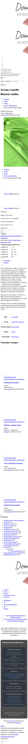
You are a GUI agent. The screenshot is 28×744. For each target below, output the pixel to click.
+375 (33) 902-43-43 (10, 674)
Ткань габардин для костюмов (13, 553)
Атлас (6, 103)
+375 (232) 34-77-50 (14, 702)
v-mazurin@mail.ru (14, 678)
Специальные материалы (11, 544)
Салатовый (14, 317)
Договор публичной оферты (15, 621)
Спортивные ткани (9, 545)
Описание (7, 261)
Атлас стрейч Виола (10, 106)
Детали (6, 263)
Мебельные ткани (9, 535)
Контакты (7, 597)
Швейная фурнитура (10, 554)
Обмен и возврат (15, 617)
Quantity (3, 228)
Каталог (6, 593)
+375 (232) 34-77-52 (14, 698)
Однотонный (15, 327)
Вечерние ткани (6, 242)
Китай (13, 332)
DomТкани (11, 721)
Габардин (6, 527)
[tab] (15, 260)
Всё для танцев (8, 526)
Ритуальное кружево (10, 542)
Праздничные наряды (10, 538)
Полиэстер (14, 322)
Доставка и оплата (9, 595)
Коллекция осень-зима (11, 533)
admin (6, 115)
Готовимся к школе (9, 529)
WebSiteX (18, 723)
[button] (7, 377)
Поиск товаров (5, 81)
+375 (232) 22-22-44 (10, 676)
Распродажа (7, 540)
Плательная (15, 337)
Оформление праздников (11, 536)
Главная (6, 99)
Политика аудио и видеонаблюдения (15, 619)
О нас (5, 591)
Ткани (5, 101)
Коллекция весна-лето (11, 531)
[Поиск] (1, 83)
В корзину (3, 234)
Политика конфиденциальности (16, 615)
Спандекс (21, 322)
